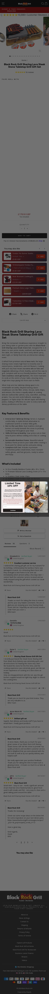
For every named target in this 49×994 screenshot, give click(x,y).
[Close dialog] (46, 483)
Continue (12, 510)
